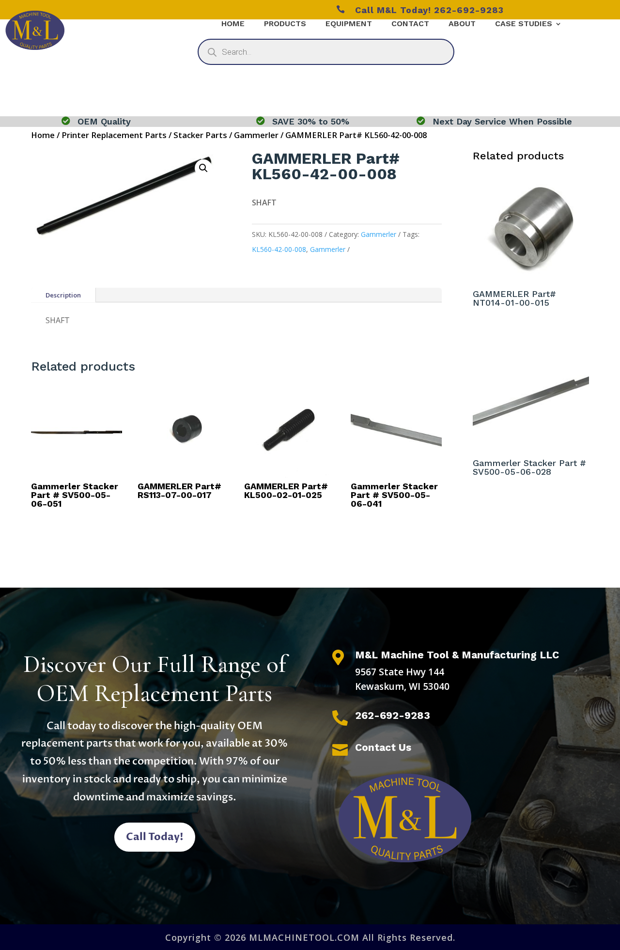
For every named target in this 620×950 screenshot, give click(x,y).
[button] (203, 168)
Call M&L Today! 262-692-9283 (420, 10)
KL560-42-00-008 (279, 249)
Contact (410, 24)
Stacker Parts (200, 134)
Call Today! (155, 837)
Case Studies (523, 24)
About (462, 24)
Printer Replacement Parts (114, 134)
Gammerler (256, 134)
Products (285, 24)
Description (63, 295)
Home (233, 24)
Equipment (349, 24)
